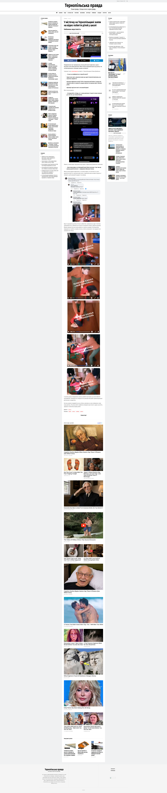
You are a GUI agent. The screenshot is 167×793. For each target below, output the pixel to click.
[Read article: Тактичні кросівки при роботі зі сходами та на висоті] (44, 93)
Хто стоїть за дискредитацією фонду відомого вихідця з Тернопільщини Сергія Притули (119, 91)
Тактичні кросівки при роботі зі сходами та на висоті (53, 93)
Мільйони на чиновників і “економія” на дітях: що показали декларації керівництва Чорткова (117, 38)
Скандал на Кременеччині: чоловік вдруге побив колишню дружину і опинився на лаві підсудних (53, 100)
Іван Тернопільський (74, 33)
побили (77, 411)
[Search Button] (127, 1)
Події (65, 12)
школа (81, 411)
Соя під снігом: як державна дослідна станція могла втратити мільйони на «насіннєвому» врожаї (53, 76)
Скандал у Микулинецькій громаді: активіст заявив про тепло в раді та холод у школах (121, 169)
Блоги (109, 12)
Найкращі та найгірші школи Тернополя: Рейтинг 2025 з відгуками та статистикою (119, 98)
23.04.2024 (83, 33)
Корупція (88, 12)
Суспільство (70, 12)
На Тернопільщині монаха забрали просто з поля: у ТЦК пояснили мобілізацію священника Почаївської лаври (117, 28)
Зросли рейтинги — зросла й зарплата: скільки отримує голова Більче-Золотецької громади (53, 137)
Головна (65, 18)
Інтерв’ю (105, 12)
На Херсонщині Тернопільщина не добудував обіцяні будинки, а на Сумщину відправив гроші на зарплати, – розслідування (121, 149)
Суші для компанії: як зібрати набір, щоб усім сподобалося (82, 752)
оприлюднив (74, 71)
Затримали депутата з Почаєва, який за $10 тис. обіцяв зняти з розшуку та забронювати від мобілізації (50, 172)
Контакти (113, 768)
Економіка (82, 12)
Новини (60, 12)
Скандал (99, 12)
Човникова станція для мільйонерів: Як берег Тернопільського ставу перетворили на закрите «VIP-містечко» (53, 85)
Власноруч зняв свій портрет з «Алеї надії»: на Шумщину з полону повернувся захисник (117, 48)
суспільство (67, 748)
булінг (70, 411)
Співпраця (113, 770)
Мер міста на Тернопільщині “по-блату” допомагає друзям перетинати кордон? (114, 75)
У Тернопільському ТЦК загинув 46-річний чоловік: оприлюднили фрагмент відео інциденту (53, 48)
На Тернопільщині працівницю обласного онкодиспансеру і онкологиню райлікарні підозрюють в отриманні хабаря (50, 176)
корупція (111, 125)
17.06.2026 (80, 755)
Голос (70, 409)
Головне (94, 748)
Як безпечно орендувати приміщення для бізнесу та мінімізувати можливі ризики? (53, 39)
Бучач (74, 411)
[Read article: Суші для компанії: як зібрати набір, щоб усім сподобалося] (83, 745)
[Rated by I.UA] (113, 778)
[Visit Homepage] (83, 6)
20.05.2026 (124, 133)
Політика (77, 12)
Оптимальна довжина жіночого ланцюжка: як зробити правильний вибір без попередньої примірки (53, 24)
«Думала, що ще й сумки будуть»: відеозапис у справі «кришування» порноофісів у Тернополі (53, 57)
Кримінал (94, 12)
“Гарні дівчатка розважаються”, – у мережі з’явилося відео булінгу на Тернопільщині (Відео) (118, 84)
